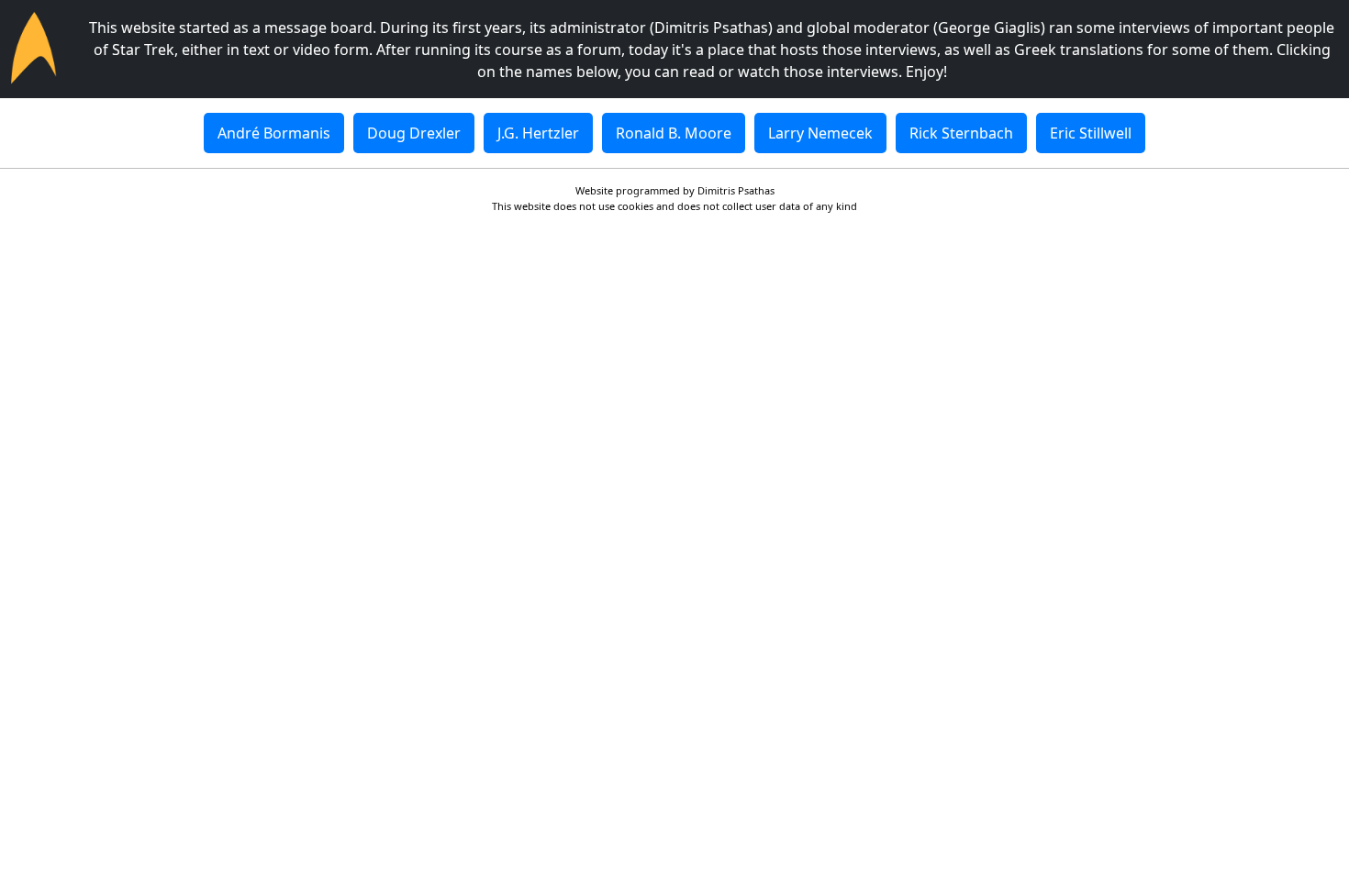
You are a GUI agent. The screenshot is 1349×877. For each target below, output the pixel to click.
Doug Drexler (414, 133)
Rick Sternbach (961, 133)
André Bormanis (273, 133)
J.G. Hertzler (538, 133)
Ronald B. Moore (673, 133)
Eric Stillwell (1091, 133)
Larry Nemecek (820, 133)
